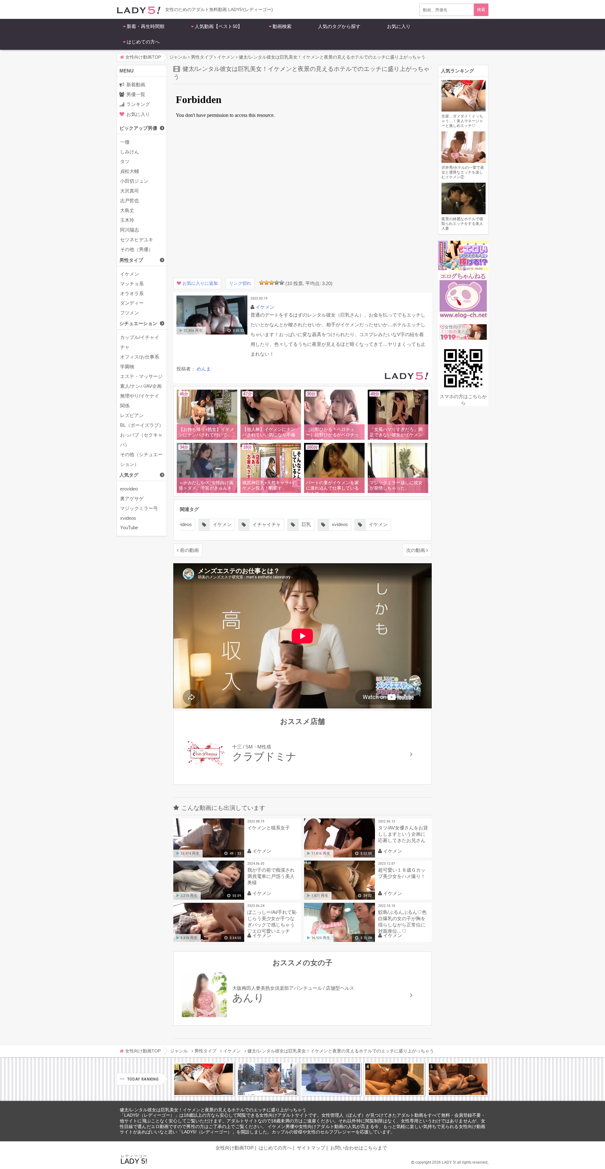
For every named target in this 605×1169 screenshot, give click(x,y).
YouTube (129, 527)
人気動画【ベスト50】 (218, 26)
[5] (281, 282)
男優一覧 (135, 94)
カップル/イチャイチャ (139, 342)
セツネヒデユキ (136, 239)
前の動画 (189, 550)
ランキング (138, 104)
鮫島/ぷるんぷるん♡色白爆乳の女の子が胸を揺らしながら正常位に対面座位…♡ (402, 921)
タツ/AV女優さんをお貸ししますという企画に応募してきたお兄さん (403, 834)
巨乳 (306, 524)
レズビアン (132, 415)
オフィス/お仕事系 (139, 356)
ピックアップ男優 (138, 128)
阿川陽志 (129, 229)
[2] (266, 282)
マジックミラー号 (139, 508)
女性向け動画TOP (235, 1147)
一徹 (125, 142)
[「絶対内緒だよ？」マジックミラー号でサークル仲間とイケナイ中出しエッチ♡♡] (331, 1079)
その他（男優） (136, 249)
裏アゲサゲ (132, 498)
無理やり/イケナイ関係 (139, 400)
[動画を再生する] (211, 333)
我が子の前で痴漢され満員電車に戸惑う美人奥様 (271, 876)
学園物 (127, 366)
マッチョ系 (132, 283)
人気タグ (128, 475)
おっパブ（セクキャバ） (141, 439)
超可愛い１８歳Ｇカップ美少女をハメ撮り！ (401, 873)
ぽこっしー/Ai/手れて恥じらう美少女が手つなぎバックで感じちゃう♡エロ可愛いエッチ (272, 921)
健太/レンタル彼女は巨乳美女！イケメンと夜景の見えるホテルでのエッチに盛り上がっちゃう (213, 1110)
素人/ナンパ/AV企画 (141, 386)
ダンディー (132, 303)
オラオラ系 (132, 293)
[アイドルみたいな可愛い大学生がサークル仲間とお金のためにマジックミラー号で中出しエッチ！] (267, 1079)
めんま (204, 368)
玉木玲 (127, 220)
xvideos (128, 518)
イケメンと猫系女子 (268, 827)
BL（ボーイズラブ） (142, 425)
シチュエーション (138, 323)
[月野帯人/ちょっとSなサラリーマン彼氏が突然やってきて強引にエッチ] (394, 1079)
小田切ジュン (134, 181)
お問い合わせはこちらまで (358, 1147)
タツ (125, 161)
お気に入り (399, 26)
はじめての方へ (143, 42)
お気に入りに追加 (200, 283)
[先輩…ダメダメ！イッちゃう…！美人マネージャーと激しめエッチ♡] (203, 1079)
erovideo (129, 488)
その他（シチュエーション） (141, 459)
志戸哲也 (129, 200)
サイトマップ (311, 1147)
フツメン (129, 312)
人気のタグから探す (339, 26)
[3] (271, 282)
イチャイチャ (266, 524)
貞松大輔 (129, 171)
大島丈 (127, 210)
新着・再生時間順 (145, 26)
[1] (261, 282)
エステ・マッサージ (141, 376)
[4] (276, 282)
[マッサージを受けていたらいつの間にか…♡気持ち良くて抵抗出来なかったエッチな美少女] (458, 1079)
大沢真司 (129, 190)
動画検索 (282, 26)
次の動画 (415, 550)
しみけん (129, 151)
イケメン (129, 274)
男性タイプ (131, 260)
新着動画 (135, 84)
